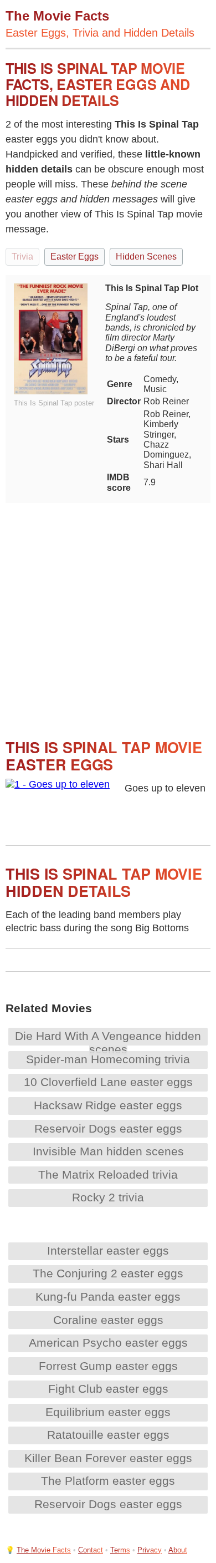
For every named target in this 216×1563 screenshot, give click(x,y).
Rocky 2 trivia (108, 1197)
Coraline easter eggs (108, 1319)
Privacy (149, 1550)
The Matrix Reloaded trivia (108, 1174)
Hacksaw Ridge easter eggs (108, 1105)
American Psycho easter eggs (108, 1342)
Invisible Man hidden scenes (108, 1151)
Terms (120, 1550)
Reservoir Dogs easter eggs (108, 1128)
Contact (90, 1550)
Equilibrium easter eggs (108, 1411)
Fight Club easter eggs (108, 1388)
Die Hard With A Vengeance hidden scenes (108, 1042)
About (177, 1550)
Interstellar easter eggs (108, 1250)
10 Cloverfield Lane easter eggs (108, 1081)
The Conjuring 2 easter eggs (108, 1273)
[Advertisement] (108, 611)
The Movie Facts (44, 1550)
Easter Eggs (74, 256)
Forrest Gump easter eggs (108, 1365)
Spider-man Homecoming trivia (108, 1059)
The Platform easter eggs (108, 1480)
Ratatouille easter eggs (108, 1434)
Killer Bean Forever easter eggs (108, 1458)
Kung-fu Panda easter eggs (108, 1296)
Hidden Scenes (146, 256)
